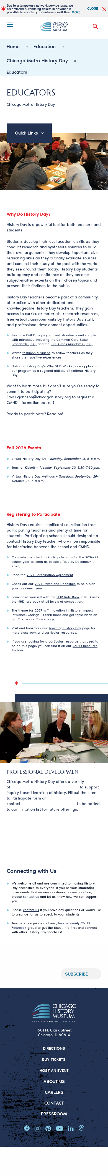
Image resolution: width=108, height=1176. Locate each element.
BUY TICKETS (54, 1059)
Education (45, 46)
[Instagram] (37, 1128)
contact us (31, 896)
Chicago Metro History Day (37, 60)
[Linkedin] (71, 1128)
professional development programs (45, 787)
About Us (54, 1081)
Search (96, 26)
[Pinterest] (48, 1128)
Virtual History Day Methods (33, 476)
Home (13, 46)
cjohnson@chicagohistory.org (44, 397)
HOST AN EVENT (54, 1070)
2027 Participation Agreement (50, 574)
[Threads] (81, 1128)
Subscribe (76, 974)
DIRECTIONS (54, 1048)
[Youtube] (59, 1128)
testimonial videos (36, 352)
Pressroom (54, 1113)
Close (92, 8)
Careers (54, 1092)
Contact (54, 1103)
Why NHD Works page (64, 366)
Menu (10, 24)
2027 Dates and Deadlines (55, 583)
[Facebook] (27, 1128)
